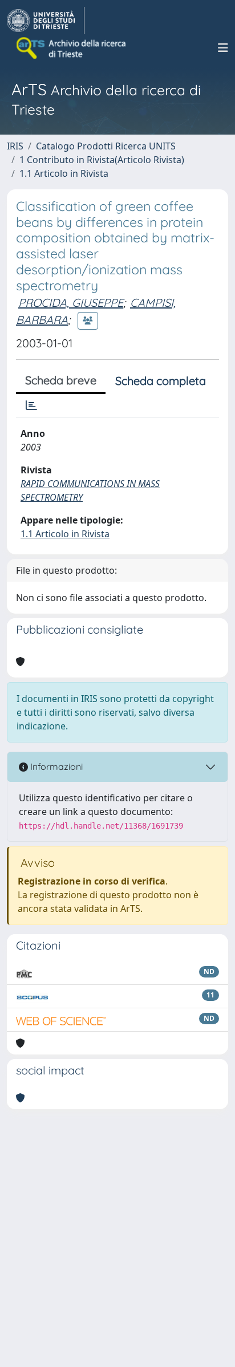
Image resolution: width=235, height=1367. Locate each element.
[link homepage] (45, 20)
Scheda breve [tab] (60, 380)
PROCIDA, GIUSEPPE (70, 302)
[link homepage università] (72, 48)
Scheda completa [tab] (160, 381)
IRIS (15, 146)
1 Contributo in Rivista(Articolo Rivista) (101, 159)
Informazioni (55, 766)
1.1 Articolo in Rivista (63, 173)
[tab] (31, 405)
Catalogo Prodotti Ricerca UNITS (106, 146)
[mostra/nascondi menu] (223, 48)
